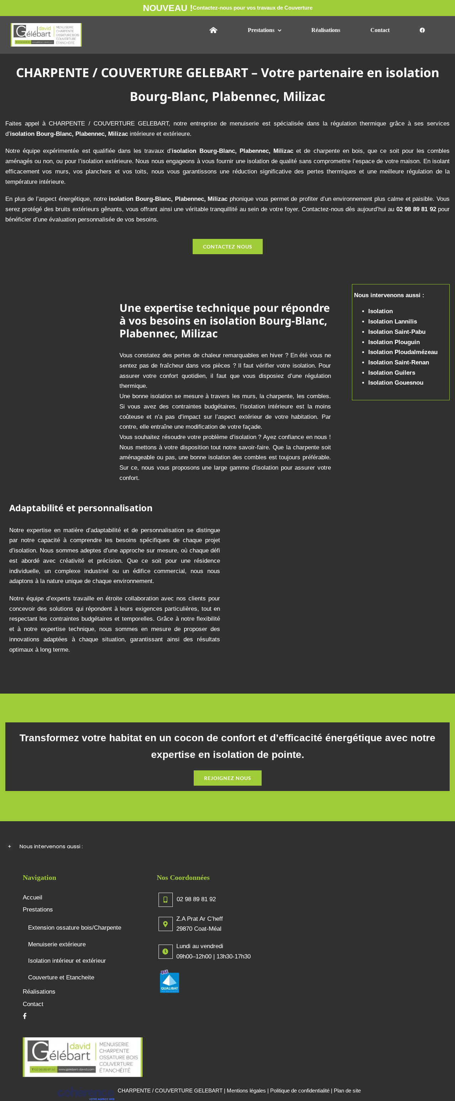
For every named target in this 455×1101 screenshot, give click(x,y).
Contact (33, 1004)
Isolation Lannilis (392, 321)
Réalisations (39, 991)
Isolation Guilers (391, 372)
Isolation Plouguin (394, 342)
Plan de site (347, 1090)
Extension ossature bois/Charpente (74, 927)
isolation (184, 151)
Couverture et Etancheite (61, 977)
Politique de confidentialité (300, 1090)
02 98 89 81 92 (196, 899)
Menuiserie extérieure (57, 944)
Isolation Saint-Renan (398, 362)
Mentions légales (246, 1090)
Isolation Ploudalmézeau (403, 352)
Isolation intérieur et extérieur (67, 960)
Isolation (380, 311)
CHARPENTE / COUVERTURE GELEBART (170, 1090)
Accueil (32, 897)
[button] (227, 846)
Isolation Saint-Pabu (396, 331)
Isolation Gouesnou (395, 382)
